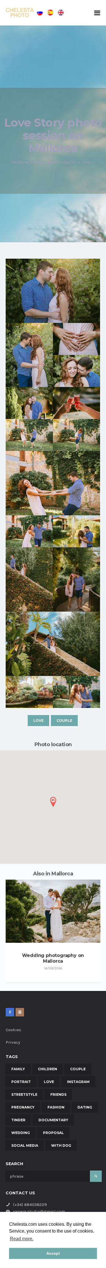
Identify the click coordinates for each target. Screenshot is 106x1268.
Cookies (13, 1029)
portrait (21, 1082)
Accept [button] (53, 1253)
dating (84, 1107)
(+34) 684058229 (30, 1204)
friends (58, 1094)
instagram (78, 1082)
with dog (61, 1145)
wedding (20, 1133)
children (47, 1069)
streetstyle (24, 1094)
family (18, 1069)
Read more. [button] (21, 1238)
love (38, 720)
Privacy (13, 1042)
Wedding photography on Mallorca (53, 958)
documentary (53, 1120)
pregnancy (22, 1107)
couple (64, 720)
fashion (55, 1107)
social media (24, 1145)
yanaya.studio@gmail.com (39, 1211)
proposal (53, 1133)
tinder (18, 1120)
